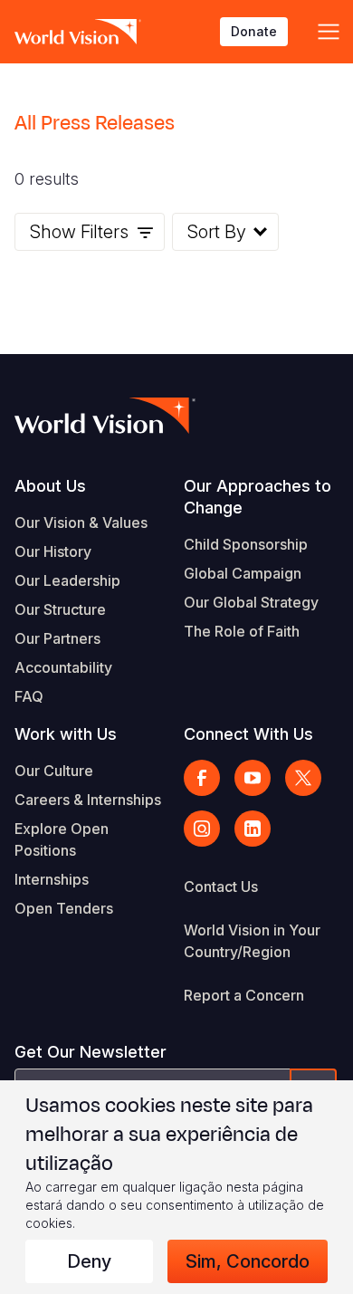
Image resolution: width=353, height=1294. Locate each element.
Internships (51, 879)
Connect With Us (248, 733)
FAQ (28, 696)
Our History (52, 551)
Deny (89, 1261)
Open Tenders (63, 908)
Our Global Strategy (251, 602)
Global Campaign (242, 573)
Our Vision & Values (81, 522)
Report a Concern (244, 995)
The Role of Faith (242, 631)
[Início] (77, 31)
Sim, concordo (248, 1261)
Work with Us (65, 733)
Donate (254, 31)
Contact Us (221, 886)
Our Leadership (67, 580)
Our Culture (53, 771)
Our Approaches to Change (257, 496)
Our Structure (60, 609)
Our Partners (57, 638)
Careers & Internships (87, 800)
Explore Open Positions (61, 839)
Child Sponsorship (246, 544)
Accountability (63, 667)
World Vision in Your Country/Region (252, 941)
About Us (50, 485)
